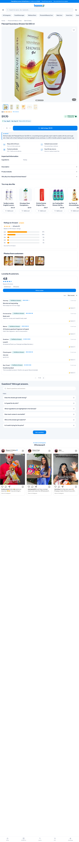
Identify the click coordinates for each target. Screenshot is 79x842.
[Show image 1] (5, 107)
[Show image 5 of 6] (41, 100)
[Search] (7, 10)
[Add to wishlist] (74, 30)
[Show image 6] (35, 107)
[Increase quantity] (10, 128)
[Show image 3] (17, 107)
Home (3, 20)
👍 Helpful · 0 (72, 308)
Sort (65, 295)
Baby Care (59, 15)
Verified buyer (7, 286)
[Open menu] (3, 10)
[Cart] (76, 10)
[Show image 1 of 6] (37, 100)
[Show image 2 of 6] (38, 100)
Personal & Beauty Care (46, 15)
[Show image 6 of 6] (42, 100)
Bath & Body (28, 20)
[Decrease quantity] (3, 128)
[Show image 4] (23, 107)
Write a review (39, 290)
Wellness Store (32, 15)
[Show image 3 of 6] (39, 100)
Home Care (69, 15)
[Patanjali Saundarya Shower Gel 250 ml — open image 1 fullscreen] (39, 64)
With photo (16, 286)
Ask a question (39, 432)
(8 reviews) (16, 111)
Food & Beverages (19, 15)
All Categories (7, 15)
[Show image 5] (29, 107)
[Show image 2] (11, 107)
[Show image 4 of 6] (40, 100)
